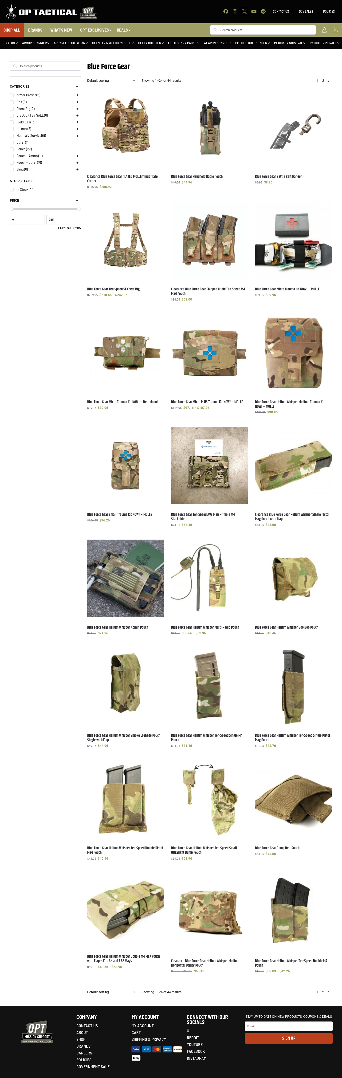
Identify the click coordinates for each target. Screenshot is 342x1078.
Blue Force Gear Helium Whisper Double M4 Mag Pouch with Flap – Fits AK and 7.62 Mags (123, 958)
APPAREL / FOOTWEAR (69, 43)
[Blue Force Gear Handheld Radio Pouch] (209, 127)
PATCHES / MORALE (323, 43)
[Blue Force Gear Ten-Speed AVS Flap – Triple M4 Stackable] (209, 465)
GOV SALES (306, 11)
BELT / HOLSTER (149, 43)
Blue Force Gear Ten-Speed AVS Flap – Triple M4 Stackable (203, 517)
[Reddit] (263, 11)
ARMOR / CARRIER (34, 43)
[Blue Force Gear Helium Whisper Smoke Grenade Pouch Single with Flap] (125, 686)
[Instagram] (235, 11)
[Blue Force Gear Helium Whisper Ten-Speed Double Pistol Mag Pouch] (125, 799)
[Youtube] (254, 11)
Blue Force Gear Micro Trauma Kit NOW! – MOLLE (287, 289)
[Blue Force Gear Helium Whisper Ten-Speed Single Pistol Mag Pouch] (293, 686)
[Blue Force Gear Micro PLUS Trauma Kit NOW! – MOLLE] (209, 352)
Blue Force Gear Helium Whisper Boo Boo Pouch (286, 627)
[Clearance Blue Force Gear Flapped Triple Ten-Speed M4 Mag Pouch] (209, 240)
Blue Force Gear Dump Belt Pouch (277, 848)
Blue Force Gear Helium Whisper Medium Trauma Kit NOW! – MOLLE (290, 404)
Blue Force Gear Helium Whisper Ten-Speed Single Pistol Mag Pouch (292, 737)
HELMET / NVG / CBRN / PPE (111, 43)
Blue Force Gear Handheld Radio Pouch (197, 177)
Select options (126, 197)
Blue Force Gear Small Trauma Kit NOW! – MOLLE (119, 515)
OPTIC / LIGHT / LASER (251, 43)
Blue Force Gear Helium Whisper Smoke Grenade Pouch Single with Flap (123, 737)
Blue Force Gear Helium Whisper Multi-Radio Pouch (205, 627)
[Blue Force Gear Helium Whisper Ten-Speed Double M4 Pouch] (293, 911)
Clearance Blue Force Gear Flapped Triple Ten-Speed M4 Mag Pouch (208, 291)
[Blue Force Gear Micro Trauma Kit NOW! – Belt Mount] (125, 352)
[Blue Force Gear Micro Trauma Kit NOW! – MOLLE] (293, 240)
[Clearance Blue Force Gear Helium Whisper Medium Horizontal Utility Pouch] (209, 911)
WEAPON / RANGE (216, 43)
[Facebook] (225, 11)
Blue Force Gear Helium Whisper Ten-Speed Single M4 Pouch (206, 737)
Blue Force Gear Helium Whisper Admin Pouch (117, 627)
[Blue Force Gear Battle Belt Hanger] (293, 127)
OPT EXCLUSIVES (94, 30)
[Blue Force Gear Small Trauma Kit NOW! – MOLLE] (125, 465)
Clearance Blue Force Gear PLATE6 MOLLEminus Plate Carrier (122, 179)
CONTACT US (281, 11)
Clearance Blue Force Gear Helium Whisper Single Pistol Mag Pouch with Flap (292, 517)
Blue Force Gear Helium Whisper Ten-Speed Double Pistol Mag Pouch (125, 850)
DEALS (122, 30)
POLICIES (329, 11)
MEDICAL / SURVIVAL (288, 43)
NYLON (10, 43)
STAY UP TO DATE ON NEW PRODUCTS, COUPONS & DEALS (289, 1016)
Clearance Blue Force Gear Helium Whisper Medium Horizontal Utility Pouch (205, 963)
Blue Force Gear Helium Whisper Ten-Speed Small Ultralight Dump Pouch (204, 850)
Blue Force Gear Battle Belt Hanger (278, 177)
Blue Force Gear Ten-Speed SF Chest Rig (113, 289)
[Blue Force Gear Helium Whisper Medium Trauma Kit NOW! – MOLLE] (293, 352)
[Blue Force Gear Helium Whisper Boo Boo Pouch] (293, 578)
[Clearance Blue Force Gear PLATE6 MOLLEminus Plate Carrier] (125, 127)
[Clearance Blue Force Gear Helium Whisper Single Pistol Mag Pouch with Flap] (293, 465)
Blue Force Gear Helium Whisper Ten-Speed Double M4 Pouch (291, 963)
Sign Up (288, 1038)
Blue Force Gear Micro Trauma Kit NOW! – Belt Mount (122, 402)
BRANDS (35, 30)
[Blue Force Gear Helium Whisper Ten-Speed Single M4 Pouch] (209, 686)
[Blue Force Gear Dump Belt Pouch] (293, 799)
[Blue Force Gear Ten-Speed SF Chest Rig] (125, 240)
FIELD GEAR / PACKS (182, 43)
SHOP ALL (12, 30)
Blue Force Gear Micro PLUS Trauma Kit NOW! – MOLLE (207, 402)
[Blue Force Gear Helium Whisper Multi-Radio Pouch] (209, 578)
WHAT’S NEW (61, 30)
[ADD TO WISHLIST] (158, 94)
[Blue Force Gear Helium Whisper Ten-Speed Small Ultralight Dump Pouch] (209, 799)
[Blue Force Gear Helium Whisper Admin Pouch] (125, 578)
